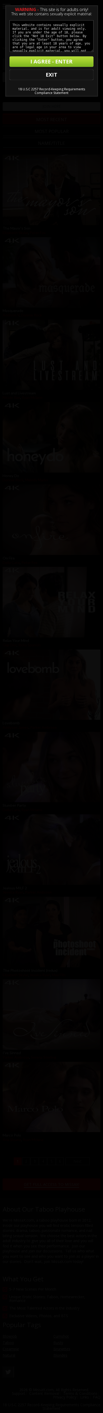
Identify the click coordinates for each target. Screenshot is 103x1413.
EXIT (51, 74)
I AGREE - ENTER (51, 61)
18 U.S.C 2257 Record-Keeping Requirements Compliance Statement (51, 91)
